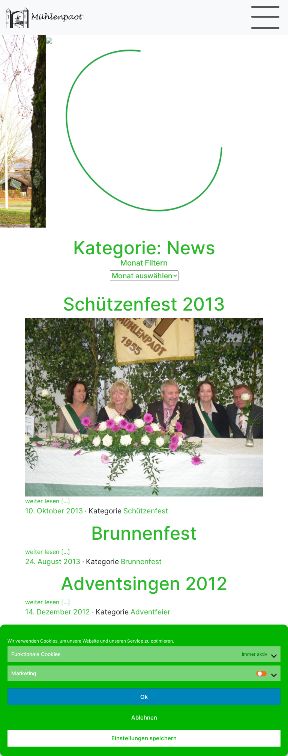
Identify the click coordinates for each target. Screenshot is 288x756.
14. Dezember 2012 (57, 611)
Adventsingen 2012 (144, 583)
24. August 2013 (52, 561)
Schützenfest (145, 510)
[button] (21, 130)
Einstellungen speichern (144, 738)
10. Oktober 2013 (54, 510)
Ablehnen (144, 717)
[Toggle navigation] (265, 17)
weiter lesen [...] (47, 501)
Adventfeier (150, 611)
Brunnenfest (144, 533)
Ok (144, 696)
